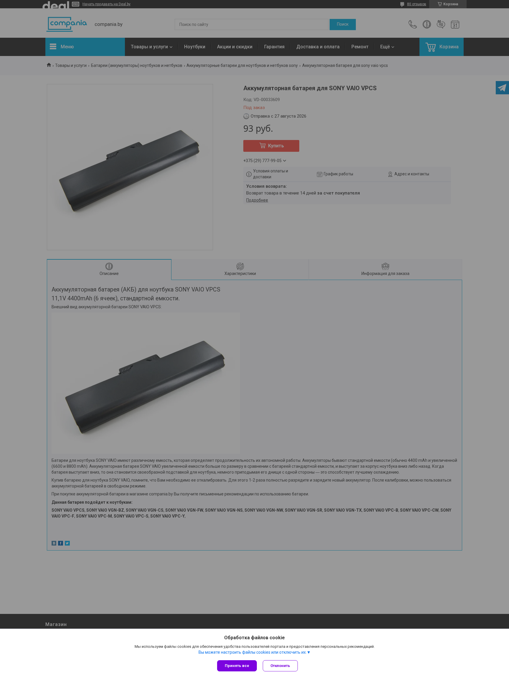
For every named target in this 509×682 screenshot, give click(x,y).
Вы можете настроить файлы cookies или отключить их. (253, 652)
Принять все (237, 665)
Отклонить (280, 665)
